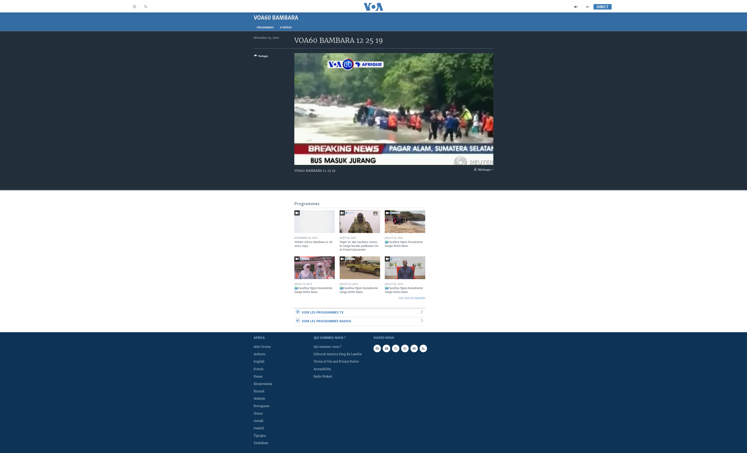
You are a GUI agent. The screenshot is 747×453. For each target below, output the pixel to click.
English (259, 362)
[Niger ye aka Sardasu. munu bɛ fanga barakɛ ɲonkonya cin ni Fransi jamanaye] (360, 221)
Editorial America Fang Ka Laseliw (338, 354)
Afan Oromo (262, 347)
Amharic (260, 354)
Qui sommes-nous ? (327, 347)
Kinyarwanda (263, 384)
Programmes (265, 27)
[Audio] (588, 7)
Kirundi (259, 391)
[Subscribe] (414, 348)
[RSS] (423, 348)
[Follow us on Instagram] (395, 348)
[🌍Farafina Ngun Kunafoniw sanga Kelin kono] (360, 267)
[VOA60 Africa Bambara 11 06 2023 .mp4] (314, 221)
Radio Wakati (323, 376)
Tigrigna (260, 435)
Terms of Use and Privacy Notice (336, 362)
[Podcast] (405, 348)
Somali (258, 421)
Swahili (259, 428)
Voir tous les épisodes (412, 298)
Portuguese (261, 406)
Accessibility (322, 369)
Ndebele (259, 398)
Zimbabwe (261, 443)
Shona (258, 413)
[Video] (576, 7)
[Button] (261, 56)
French (259, 369)
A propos (286, 27)
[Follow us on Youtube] (386, 348)
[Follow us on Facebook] (377, 348)
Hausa (258, 376)
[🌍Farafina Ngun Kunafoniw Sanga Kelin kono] (405, 221)
